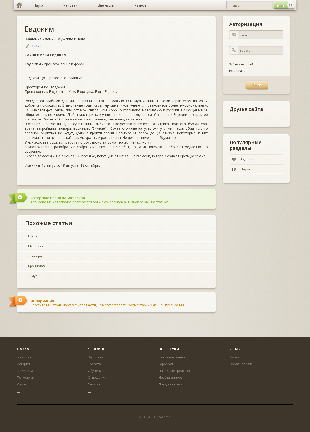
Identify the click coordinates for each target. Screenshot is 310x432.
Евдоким (39, 28)
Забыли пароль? (241, 64)
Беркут (36, 46)
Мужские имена (71, 39)
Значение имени (39, 39)
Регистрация (238, 71)
